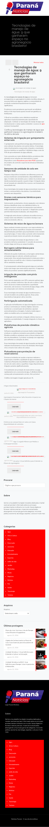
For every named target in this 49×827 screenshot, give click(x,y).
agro (43, 124)
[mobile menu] (46, 4)
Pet (9, 584)
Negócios (11, 576)
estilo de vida (12, 561)
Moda (10, 573)
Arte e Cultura (12, 535)
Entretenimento (13, 554)
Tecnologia (11, 591)
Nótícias (10, 580)
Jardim (10, 565)
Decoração (11, 543)
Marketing (11, 569)
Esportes (10, 558)
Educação (11, 550)
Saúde (10, 587)
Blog (9, 539)
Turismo (10, 595)
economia (11, 547)
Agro (9, 532)
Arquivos (7, 609)
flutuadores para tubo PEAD (26, 160)
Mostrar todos (39, 62)
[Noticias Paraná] (24, 8)
